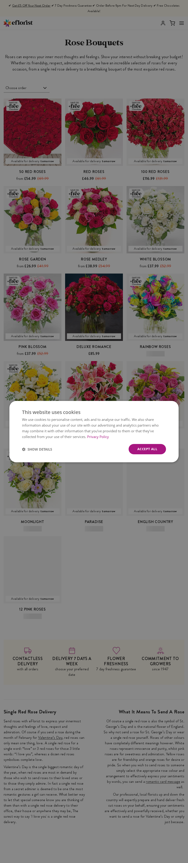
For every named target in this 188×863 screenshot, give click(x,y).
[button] (37, 449)
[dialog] (94, 431)
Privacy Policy (98, 436)
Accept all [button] (147, 449)
